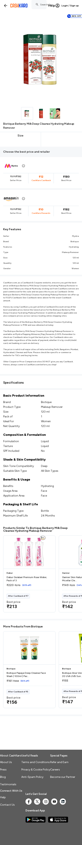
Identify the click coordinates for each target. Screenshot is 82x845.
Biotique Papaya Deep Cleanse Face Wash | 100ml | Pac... (26, 675)
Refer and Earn (59, 762)
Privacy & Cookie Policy (35, 769)
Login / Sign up (70, 5)
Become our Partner (62, 777)
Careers (55, 769)
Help (51, 5)
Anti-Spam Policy (32, 777)
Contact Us (7, 804)
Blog (3, 777)
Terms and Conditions (35, 762)
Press (3, 769)
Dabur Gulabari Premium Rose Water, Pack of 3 (27, 579)
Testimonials (8, 784)
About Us (6, 762)
